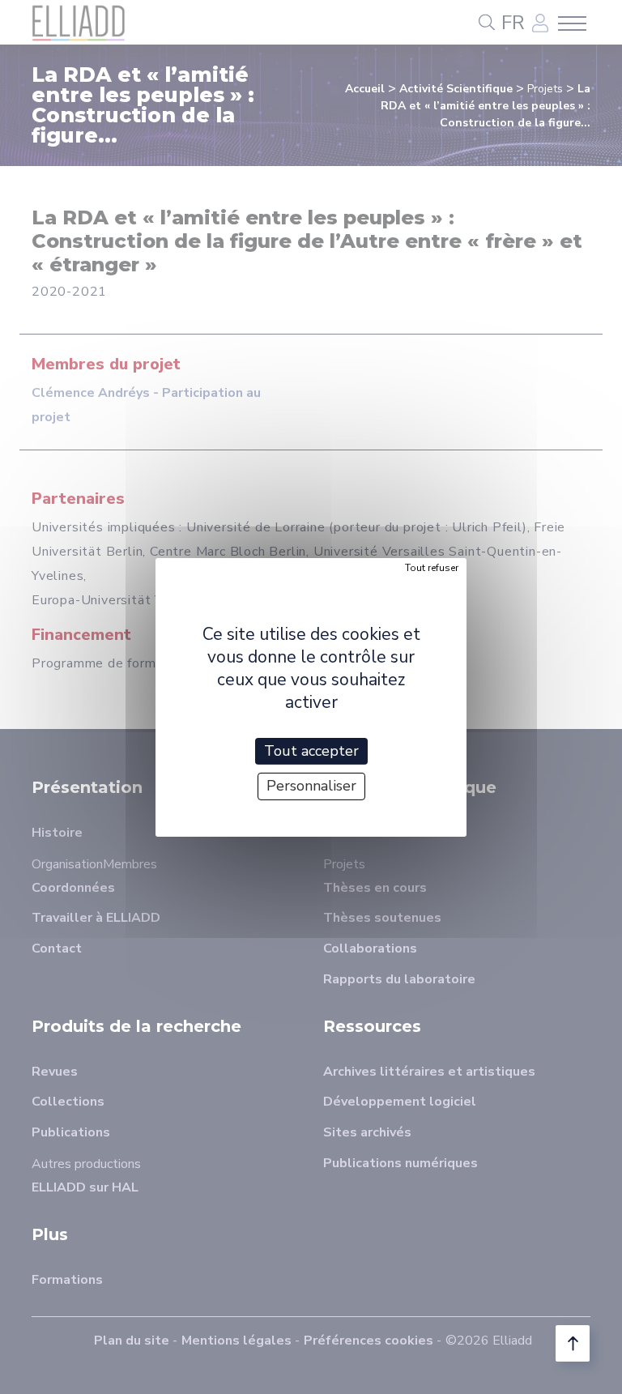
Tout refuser (431, 567)
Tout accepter (311, 750)
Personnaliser (311, 785)
